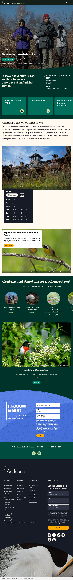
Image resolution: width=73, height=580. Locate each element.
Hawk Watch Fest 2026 (13, 101)
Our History (7, 488)
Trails (22, 195)
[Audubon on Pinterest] (54, 540)
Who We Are (8, 485)
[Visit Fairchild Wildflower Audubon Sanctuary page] (53, 304)
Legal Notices (20, 522)
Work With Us (20, 485)
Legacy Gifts (33, 498)
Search (67, 2)
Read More (8, 245)
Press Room (20, 491)
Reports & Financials (7, 503)
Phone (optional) (41, 415)
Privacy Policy (41, 431)
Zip (38, 409)
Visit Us (36, 382)
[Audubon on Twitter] (59, 535)
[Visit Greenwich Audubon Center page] (11, 304)
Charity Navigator (8, 517)
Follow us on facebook (34, 453)
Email (38, 404)
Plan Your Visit (8, 59)
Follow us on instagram (39, 453)
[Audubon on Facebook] (54, 535)
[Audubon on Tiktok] (49, 540)
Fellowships (20, 488)
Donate (20, 59)
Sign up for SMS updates (21, 498)
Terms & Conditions (51, 431)
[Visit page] (36, 251)
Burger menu (69, 3)
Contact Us (20, 494)
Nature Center (12, 195)
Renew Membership (33, 502)
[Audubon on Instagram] (49, 535)
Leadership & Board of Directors (8, 493)
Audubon (13, 469)
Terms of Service (53, 421)
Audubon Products (32, 491)
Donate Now (33, 495)
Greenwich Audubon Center (18, 3)
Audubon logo (5, 3)
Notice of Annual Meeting (9, 499)
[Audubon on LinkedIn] (63, 535)
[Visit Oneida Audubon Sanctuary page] (32, 304)
